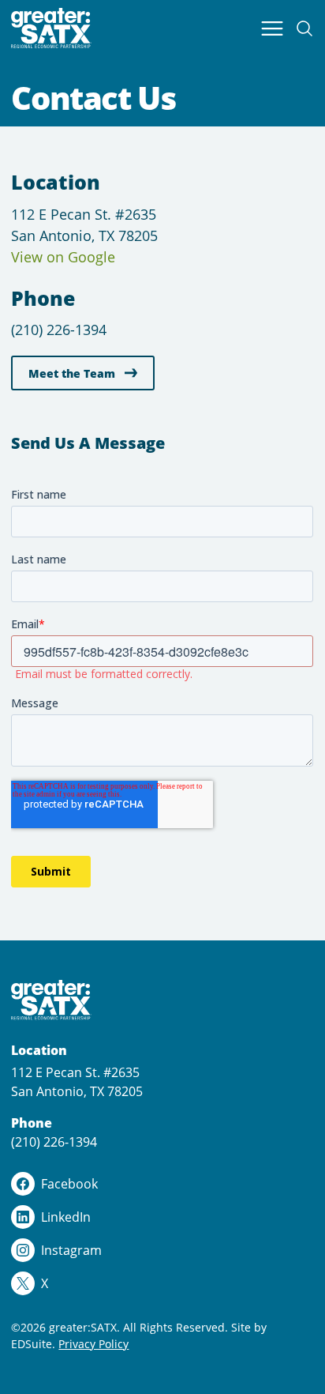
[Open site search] (304, 28)
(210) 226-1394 (58, 329)
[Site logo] (51, 28)
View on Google (63, 256)
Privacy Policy (93, 1343)
